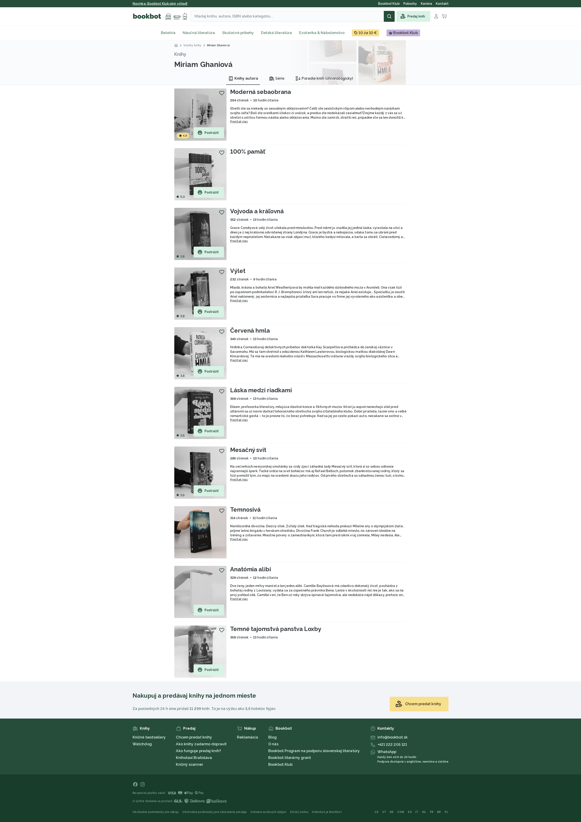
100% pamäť (247, 151)
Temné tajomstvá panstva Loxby (275, 629)
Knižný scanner (189, 764)
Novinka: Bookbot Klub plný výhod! (160, 3)
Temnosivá (245, 509)
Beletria (168, 33)
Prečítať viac (239, 121)
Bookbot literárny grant (289, 758)
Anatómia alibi (250, 569)
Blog (272, 737)
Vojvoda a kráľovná (257, 211)
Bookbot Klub (280, 764)
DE (392, 812)
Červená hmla (250, 330)
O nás (273, 744)
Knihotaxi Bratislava (194, 758)
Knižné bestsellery (149, 737)
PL (446, 812)
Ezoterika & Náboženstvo (322, 33)
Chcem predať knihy (194, 737)
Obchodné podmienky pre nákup (156, 812)
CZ (376, 812)
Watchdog (142, 744)
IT (417, 812)
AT (384, 812)
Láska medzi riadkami (261, 390)
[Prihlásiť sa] (436, 16)
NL (424, 812)
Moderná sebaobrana (260, 91)
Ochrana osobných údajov (268, 812)
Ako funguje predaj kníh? (198, 751)
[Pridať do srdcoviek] (222, 93)
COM (400, 812)
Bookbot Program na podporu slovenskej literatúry (314, 751)
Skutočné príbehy (238, 33)
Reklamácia (247, 737)
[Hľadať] (389, 16)
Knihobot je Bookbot (327, 812)
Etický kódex (299, 812)
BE (439, 812)
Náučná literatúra (199, 33)
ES (410, 812)
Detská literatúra (276, 33)
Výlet (237, 270)
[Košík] (444, 16)
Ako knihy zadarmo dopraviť (201, 744)
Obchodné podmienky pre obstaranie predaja (214, 812)
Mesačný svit (248, 450)
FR (431, 812)
